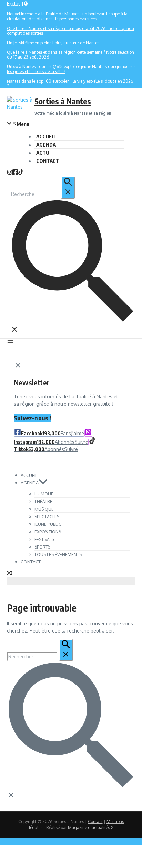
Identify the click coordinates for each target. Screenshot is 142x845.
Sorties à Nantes (62, 101)
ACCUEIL (46, 136)
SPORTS (42, 547)
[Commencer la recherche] (68, 188)
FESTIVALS (44, 539)
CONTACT (47, 161)
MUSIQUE (44, 509)
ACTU (42, 152)
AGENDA (46, 145)
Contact (95, 821)
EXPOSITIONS (47, 531)
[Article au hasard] (9, 574)
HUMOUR (44, 494)
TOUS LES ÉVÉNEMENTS (58, 554)
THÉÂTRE (43, 501)
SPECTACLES (46, 516)
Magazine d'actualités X (90, 827)
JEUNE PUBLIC (47, 524)
